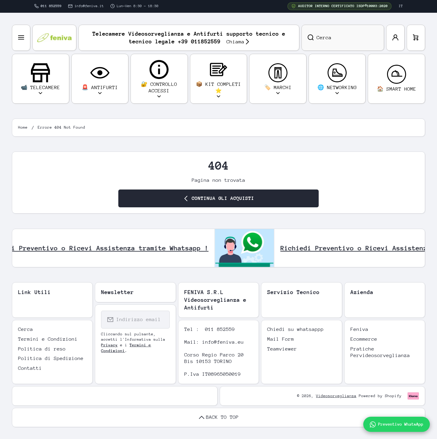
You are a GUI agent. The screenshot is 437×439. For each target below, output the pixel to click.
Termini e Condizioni (48, 339)
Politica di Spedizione (51, 358)
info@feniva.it (89, 6)
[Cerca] (307, 38)
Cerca (25, 329)
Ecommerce (363, 339)
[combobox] (342, 38)
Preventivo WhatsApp (400, 424)
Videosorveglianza (336, 396)
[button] (416, 37)
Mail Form (280, 339)
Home (23, 127)
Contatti (30, 368)
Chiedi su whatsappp (295, 329)
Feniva (359, 329)
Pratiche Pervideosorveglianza (380, 352)
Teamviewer (282, 349)
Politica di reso (42, 349)
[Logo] (54, 38)
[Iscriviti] (161, 320)
